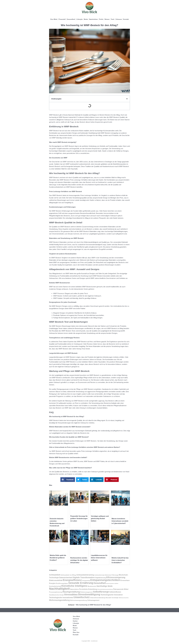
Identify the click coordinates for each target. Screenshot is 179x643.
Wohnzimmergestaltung (78, 600)
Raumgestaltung (71, 592)
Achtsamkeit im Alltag (68, 575)
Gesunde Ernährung (80, 583)
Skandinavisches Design (56, 595)
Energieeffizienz (72, 580)
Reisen (107, 19)
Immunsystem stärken (112, 583)
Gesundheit (71, 19)
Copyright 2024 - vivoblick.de (89, 641)
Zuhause (119, 19)
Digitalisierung (100, 577)
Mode (86, 19)
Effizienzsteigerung (115, 577)
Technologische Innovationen (61, 597)
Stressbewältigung (89, 594)
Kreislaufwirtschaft (55, 586)
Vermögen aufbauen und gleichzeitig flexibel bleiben (100, 518)
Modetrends (92, 586)
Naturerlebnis (74, 589)
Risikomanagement (86, 592)
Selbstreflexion (115, 592)
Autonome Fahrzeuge (111, 575)
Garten (75, 621)
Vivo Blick (53, 19)
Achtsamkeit (54, 575)
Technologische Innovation (112, 595)
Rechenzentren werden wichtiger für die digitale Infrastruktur (79, 560)
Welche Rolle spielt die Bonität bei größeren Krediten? (58, 557)
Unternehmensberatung (97, 597)
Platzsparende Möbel (120, 589)
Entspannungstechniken (105, 580)
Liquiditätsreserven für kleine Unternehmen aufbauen (99, 557)
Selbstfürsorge (101, 591)
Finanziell (62, 19)
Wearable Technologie (112, 597)
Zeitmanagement (93, 600)
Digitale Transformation (84, 577)
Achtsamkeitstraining (85, 575)
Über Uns (76, 632)
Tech (112, 19)
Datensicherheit (65, 578)
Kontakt (126, 19)
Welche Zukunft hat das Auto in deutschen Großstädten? (120, 560)
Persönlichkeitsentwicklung (105, 589)
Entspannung (86, 580)
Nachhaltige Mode (104, 586)
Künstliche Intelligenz (74, 585)
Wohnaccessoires (124, 597)
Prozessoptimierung (55, 592)
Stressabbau (71, 594)
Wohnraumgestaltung (59, 600)
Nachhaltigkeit (59, 588)
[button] (127, 99)
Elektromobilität (55, 580)
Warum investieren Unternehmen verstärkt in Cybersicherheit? (120, 521)
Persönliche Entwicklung (88, 589)
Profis (101, 19)
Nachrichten (93, 19)
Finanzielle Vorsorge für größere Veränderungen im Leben (79, 518)
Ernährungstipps (62, 583)
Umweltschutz (82, 597)
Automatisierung (99, 575)
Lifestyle (79, 19)
